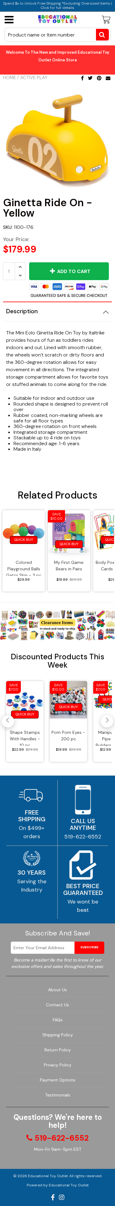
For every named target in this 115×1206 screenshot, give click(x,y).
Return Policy (57, 1050)
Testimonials (57, 1095)
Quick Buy (23, 539)
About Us (57, 989)
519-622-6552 (82, 836)
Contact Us (57, 1005)
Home (9, 78)
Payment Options (57, 1080)
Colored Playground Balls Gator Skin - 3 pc (23, 568)
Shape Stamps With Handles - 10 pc (25, 738)
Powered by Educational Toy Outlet (58, 1185)
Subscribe (89, 947)
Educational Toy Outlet (48, 1175)
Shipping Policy (57, 1035)
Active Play (34, 78)
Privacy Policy (57, 1065)
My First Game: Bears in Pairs (69, 566)
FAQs (58, 1020)
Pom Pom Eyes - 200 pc (68, 736)
